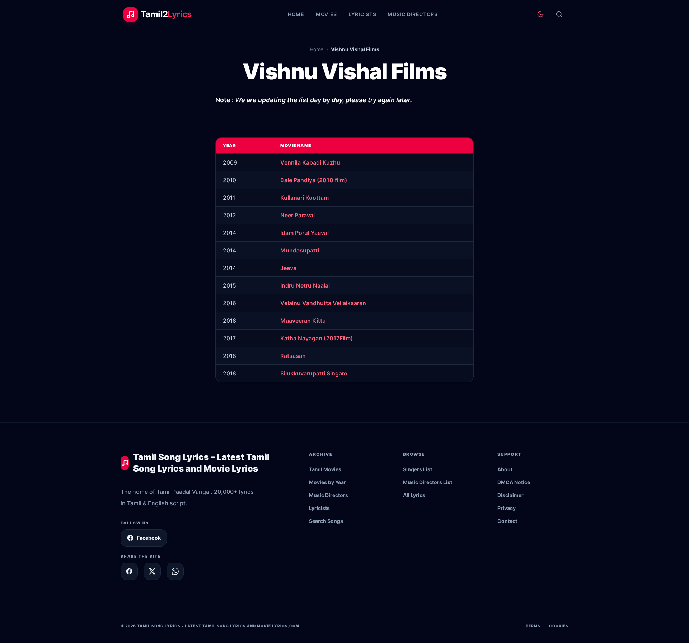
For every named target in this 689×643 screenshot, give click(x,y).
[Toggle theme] (540, 14)
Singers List (417, 469)
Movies (326, 14)
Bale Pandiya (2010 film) (313, 180)
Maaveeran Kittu (303, 320)
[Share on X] (152, 571)
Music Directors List (427, 482)
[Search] (559, 14)
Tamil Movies (325, 469)
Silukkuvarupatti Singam (313, 373)
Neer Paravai (297, 215)
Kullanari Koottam (304, 197)
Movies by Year (327, 482)
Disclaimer (510, 495)
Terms (533, 626)
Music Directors (413, 14)
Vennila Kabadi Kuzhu (310, 162)
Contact (507, 521)
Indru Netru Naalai (305, 285)
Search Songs (326, 521)
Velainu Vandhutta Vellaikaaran (323, 303)
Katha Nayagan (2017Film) (316, 338)
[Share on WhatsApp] (175, 571)
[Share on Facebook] (129, 571)
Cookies (558, 626)
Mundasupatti (299, 250)
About (504, 469)
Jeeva (288, 267)
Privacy (506, 508)
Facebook (149, 538)
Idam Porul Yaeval (304, 232)
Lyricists (362, 14)
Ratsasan (293, 355)
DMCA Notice (513, 482)
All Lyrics (414, 495)
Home (296, 14)
